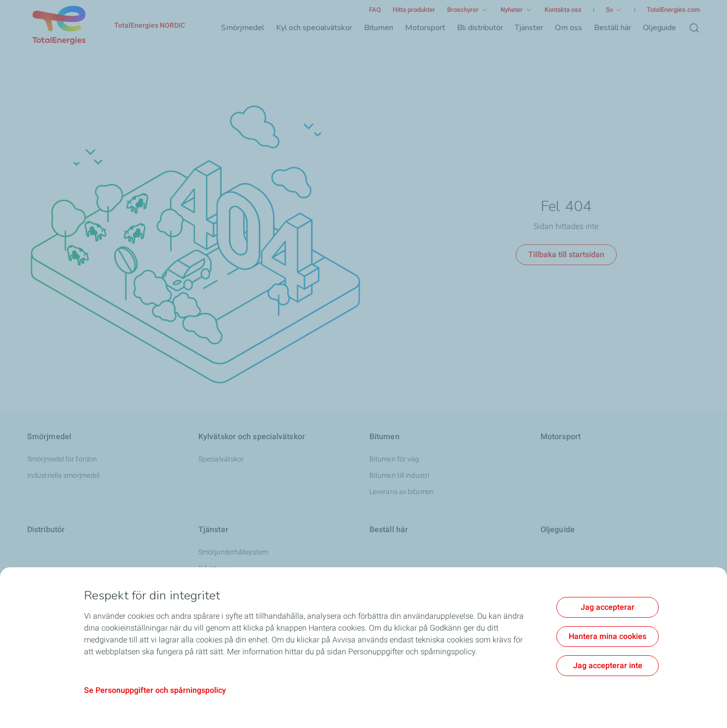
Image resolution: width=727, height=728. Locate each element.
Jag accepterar (608, 607)
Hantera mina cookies (607, 636)
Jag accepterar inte (607, 665)
